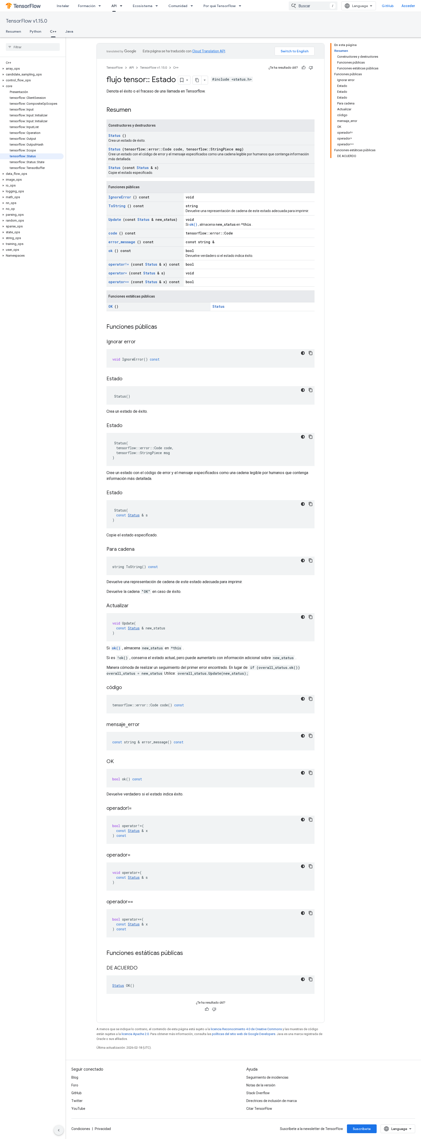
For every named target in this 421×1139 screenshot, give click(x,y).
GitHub (388, 6)
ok (110, 250)
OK (110, 306)
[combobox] (313, 5)
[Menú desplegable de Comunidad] (193, 6)
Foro (74, 1085)
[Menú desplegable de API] (122, 6)
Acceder (408, 6)
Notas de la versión (260, 1085)
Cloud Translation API (208, 51)
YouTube (78, 1109)
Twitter (77, 1101)
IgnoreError (119, 197)
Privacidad (103, 1129)
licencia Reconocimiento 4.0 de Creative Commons (246, 1029)
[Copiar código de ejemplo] (311, 353)
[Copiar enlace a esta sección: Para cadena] (140, 549)
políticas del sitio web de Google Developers (243, 1034)
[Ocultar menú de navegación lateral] (59, 1130)
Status (114, 135)
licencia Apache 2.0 (135, 1034)
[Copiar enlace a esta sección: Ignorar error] (142, 342)
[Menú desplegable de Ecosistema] (158, 6)
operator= (117, 273)
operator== (118, 282)
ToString (116, 206)
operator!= (118, 264)
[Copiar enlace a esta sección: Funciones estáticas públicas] (189, 953)
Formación (86, 6)
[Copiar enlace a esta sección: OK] (120, 762)
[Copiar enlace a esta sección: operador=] (136, 855)
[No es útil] (311, 67)
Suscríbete (362, 1129)
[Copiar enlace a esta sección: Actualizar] (135, 606)
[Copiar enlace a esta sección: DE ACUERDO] (144, 968)
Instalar (63, 6)
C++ (53, 31)
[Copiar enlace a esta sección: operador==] (139, 902)
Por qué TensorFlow (219, 6)
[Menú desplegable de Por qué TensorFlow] (241, 6)
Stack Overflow (258, 1093)
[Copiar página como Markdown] (197, 80)
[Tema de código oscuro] (303, 353)
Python (35, 31)
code (112, 233)
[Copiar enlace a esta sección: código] (128, 688)
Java (69, 31)
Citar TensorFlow (259, 1109)
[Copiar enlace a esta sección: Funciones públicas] (163, 327)
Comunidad (177, 6)
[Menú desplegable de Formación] (101, 6)
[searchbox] (33, 47)
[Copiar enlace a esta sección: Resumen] (137, 110)
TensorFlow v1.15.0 (26, 21)
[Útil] (303, 67)
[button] (32, 69)
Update (114, 219)
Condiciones (80, 1129)
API (114, 6)
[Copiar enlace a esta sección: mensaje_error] (146, 725)
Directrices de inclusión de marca (271, 1101)
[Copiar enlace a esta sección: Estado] (128, 379)
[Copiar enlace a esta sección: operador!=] (138, 809)
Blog (74, 1077)
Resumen (13, 31)
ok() (193, 224)
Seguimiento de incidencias (267, 1077)
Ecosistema (142, 6)
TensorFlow (114, 67)
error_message (121, 242)
